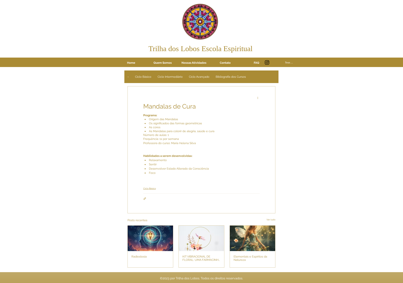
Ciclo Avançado (199, 76)
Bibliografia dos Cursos (231, 76)
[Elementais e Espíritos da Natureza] (252, 238)
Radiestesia (139, 256)
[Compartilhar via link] (144, 198)
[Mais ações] (258, 98)
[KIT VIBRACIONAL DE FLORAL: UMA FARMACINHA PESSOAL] (201, 238)
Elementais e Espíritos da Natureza (250, 258)
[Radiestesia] (150, 238)
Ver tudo (271, 219)
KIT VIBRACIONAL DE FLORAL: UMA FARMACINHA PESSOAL (201, 258)
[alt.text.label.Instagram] (267, 62)
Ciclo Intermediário (170, 76)
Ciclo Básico (143, 76)
